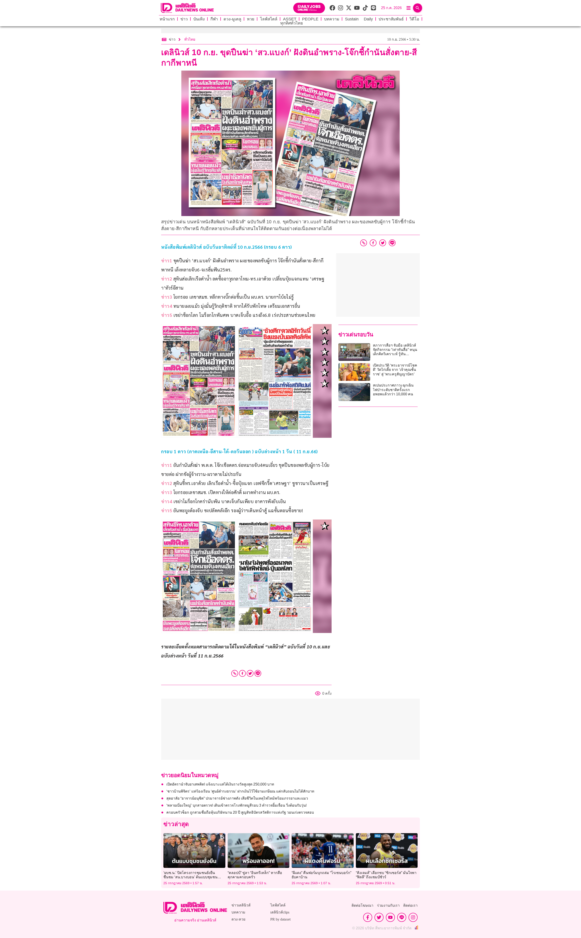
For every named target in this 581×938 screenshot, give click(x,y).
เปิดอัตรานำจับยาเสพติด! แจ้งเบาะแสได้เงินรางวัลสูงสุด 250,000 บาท (220, 784)
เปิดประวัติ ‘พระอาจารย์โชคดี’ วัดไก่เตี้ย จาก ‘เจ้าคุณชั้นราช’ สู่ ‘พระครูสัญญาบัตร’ (395, 369)
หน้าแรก (167, 19)
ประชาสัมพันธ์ (391, 19)
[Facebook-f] (367, 917)
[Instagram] (413, 917)
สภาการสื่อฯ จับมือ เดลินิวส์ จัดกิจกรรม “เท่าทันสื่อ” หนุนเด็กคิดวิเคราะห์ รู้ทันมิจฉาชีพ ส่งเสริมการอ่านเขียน (395, 354)
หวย (250, 19)
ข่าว (184, 19)
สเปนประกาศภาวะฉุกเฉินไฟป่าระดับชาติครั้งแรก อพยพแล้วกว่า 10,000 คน (393, 389)
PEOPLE (310, 19)
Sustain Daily (359, 19)
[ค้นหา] (417, 7)
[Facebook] (242, 673)
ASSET (289, 19)
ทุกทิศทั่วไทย (291, 23)
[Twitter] (250, 673)
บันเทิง (199, 19)
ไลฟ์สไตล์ (268, 19)
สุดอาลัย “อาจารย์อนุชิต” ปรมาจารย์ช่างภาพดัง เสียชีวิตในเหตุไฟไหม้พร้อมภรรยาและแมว (237, 798)
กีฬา (214, 19)
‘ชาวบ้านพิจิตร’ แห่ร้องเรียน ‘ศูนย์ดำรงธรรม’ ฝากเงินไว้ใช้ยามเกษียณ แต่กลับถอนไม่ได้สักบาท (240, 791)
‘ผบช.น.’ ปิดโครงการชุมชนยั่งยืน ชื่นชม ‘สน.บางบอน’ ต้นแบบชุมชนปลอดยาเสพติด (190, 877)
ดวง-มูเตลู (232, 19)
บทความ (331, 19)
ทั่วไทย (189, 39)
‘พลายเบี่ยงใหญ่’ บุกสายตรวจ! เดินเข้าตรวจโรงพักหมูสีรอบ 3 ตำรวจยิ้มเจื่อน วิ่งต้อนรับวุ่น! (236, 805)
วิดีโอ (414, 19)
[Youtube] (390, 917)
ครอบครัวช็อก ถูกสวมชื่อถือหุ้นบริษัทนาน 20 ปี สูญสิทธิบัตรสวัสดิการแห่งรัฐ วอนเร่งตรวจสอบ (240, 812)
